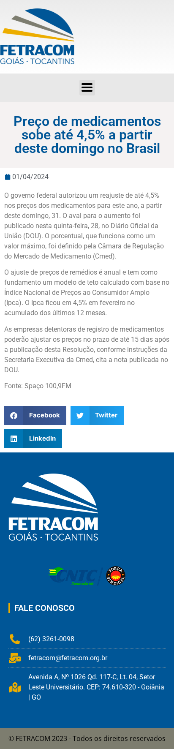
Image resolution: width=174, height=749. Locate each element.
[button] (87, 87)
